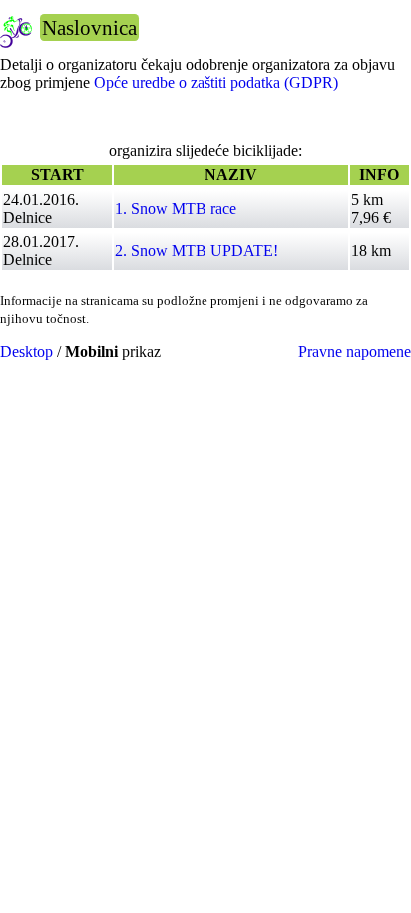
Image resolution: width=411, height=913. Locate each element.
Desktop (26, 351)
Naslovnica (89, 27)
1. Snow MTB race (175, 208)
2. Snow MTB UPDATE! (196, 250)
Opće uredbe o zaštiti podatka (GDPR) (216, 82)
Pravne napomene (354, 351)
